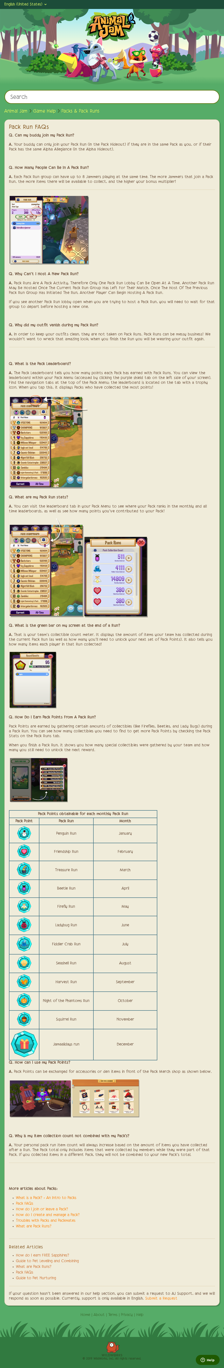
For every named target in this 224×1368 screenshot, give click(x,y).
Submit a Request (161, 1298)
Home (85, 1315)
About (99, 1315)
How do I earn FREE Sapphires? (42, 1255)
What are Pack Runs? (33, 1226)
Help (140, 1315)
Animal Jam (16, 111)
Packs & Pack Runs (80, 111)
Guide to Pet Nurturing (36, 1278)
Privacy (127, 1315)
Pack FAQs (24, 1272)
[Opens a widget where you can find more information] (208, 1360)
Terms (112, 1315)
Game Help (44, 111)
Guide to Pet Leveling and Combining (47, 1261)
